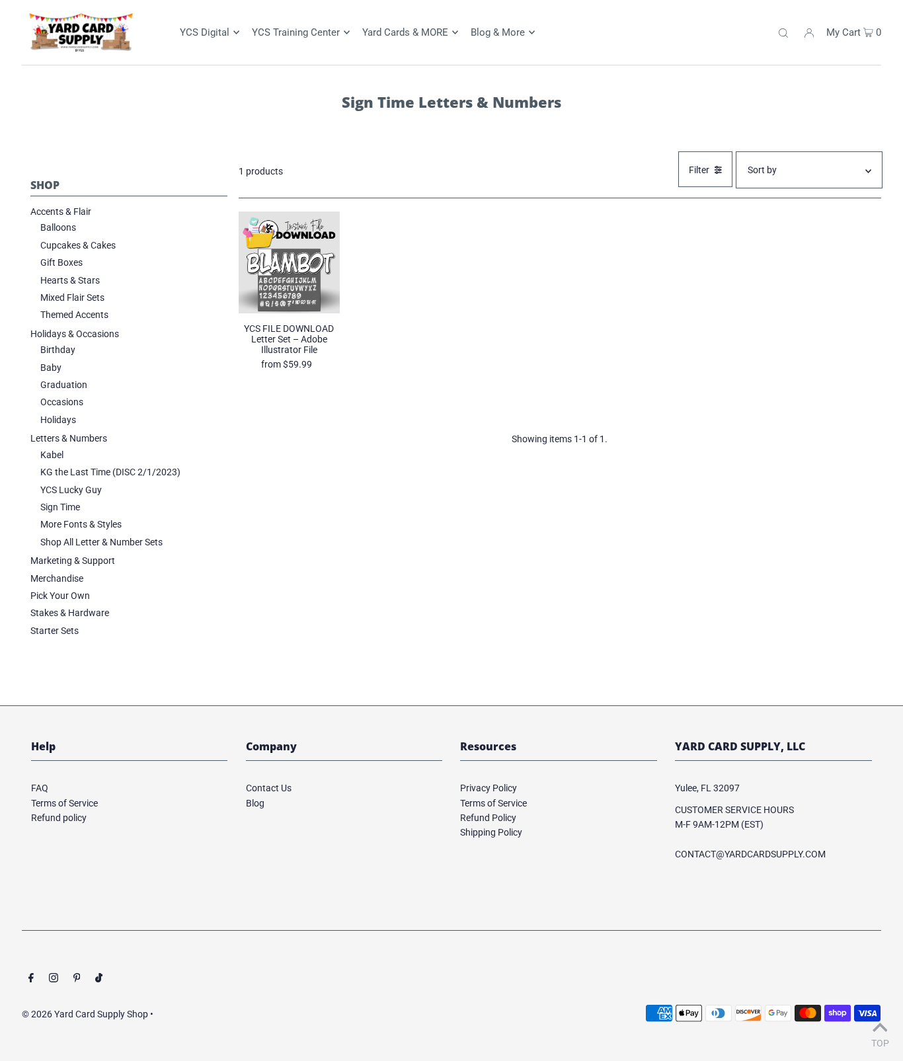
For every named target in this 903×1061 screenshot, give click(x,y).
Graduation (63, 384)
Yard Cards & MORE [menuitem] (405, 32)
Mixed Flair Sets (72, 297)
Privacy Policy (488, 788)
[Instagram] (53, 979)
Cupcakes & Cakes (78, 245)
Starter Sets (54, 630)
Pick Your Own (60, 595)
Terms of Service (64, 803)
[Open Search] (783, 32)
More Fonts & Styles (81, 524)
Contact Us (269, 788)
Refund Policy (488, 817)
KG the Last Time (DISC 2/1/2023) (110, 472)
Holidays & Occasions (74, 334)
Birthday (57, 349)
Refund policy (59, 817)
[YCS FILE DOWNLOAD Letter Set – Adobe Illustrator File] (289, 262)
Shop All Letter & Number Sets (101, 542)
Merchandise (56, 578)
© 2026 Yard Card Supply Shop (85, 1014)
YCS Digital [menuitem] (204, 32)
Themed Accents (74, 314)
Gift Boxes (61, 262)
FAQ (39, 788)
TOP (880, 1043)
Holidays (58, 419)
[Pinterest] (77, 979)
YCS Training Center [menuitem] (296, 32)
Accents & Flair (60, 211)
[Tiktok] (98, 979)
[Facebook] (31, 979)
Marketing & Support (72, 560)
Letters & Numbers (68, 438)
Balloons (58, 227)
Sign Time (60, 507)
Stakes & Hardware (69, 613)
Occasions (61, 402)
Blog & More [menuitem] (498, 32)
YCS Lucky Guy (71, 490)
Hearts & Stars (70, 280)
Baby (50, 367)
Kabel (51, 455)
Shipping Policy (491, 832)
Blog (255, 803)
